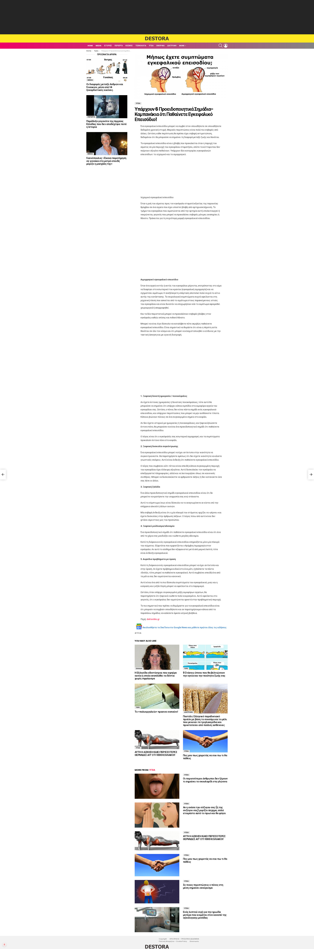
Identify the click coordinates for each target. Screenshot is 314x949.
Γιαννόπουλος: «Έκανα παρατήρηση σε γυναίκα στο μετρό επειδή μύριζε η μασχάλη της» (106, 161)
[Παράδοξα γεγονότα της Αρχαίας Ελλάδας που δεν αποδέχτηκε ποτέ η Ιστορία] (106, 106)
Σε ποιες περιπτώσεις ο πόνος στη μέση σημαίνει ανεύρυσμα (203, 886)
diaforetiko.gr (153, 619)
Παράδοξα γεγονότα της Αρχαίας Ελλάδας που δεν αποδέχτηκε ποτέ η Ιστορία (106, 124)
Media (98, 45)
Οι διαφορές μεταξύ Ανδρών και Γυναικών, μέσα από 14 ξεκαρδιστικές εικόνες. (104, 87)
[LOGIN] (226, 46)
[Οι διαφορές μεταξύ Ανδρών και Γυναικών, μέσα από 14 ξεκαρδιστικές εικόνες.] (106, 69)
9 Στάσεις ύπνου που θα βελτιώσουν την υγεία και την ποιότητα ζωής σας (204, 674)
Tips (186, 668)
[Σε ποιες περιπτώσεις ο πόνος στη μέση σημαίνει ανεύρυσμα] (157, 891)
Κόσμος (129, 45)
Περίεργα (119, 45)
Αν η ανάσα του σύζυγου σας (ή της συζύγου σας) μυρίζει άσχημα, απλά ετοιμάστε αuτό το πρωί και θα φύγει (204, 810)
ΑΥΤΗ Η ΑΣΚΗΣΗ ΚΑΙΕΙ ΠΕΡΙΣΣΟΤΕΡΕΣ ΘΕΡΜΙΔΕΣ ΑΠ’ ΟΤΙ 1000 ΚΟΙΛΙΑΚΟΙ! (156, 753)
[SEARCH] (220, 46)
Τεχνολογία (140, 45)
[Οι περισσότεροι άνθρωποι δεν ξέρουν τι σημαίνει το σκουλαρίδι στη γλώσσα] (157, 786)
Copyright (163, 939)
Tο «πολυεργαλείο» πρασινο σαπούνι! (156, 711)
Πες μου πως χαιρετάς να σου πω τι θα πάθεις (205, 757)
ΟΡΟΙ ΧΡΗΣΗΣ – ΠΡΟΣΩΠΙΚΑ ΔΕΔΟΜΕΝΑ (184, 939)
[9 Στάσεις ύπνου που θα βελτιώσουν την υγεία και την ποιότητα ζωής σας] (205, 657)
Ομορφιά (160, 45)
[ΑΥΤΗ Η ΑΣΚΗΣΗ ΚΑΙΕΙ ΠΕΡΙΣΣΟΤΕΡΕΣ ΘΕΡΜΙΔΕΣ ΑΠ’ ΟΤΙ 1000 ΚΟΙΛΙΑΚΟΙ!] (157, 739)
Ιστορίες (108, 45)
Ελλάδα (139, 668)
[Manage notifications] (4, 945)
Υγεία (151, 45)
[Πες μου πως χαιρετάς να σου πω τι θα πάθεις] (205, 741)
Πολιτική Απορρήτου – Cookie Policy (173, 941)
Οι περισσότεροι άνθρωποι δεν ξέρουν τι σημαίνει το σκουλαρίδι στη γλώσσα (205, 780)
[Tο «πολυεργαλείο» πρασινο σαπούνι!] (157, 696)
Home (90, 45)
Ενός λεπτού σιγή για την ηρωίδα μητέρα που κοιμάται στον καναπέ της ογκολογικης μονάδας (205, 914)
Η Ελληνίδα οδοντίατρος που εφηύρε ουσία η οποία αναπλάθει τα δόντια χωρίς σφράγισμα (156, 675)
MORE (181, 45)
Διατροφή (171, 45)
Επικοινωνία (194, 941)
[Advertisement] (157, 17)
